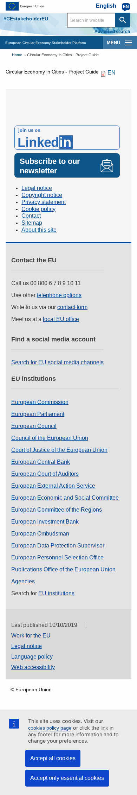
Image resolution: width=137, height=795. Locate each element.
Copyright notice (41, 195)
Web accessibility (33, 667)
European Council (34, 426)
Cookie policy (38, 209)
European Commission (39, 402)
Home (17, 55)
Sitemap (31, 223)
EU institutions (56, 593)
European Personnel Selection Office (57, 557)
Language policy (32, 657)
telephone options (59, 295)
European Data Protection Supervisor (57, 546)
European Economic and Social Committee (65, 498)
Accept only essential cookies (67, 778)
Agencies (23, 581)
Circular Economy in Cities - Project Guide (63, 55)
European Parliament (37, 414)
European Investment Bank (45, 522)
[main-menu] (128, 42)
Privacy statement (43, 202)
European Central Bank (40, 462)
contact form (72, 307)
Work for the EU (31, 636)
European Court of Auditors (45, 474)
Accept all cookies (53, 758)
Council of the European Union (49, 438)
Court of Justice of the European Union (59, 450)
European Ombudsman (40, 534)
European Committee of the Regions (56, 510)
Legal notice (36, 188)
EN (111, 73)
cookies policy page (50, 728)
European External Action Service (53, 486)
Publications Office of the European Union (63, 569)
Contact (31, 216)
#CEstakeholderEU (26, 18)
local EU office (61, 319)
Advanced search (112, 31)
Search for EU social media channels (57, 362)
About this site (39, 230)
